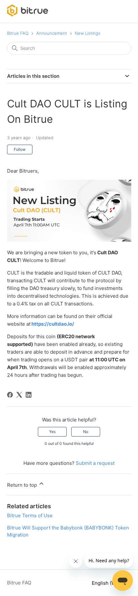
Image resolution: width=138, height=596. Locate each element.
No (85, 431)
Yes (52, 431)
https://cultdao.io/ (52, 324)
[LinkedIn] (28, 395)
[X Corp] (19, 395)
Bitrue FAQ (18, 33)
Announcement (51, 33)
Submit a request (95, 463)
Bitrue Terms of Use (30, 515)
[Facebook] (10, 395)
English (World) (109, 583)
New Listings (87, 33)
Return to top (22, 485)
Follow (20, 149)
